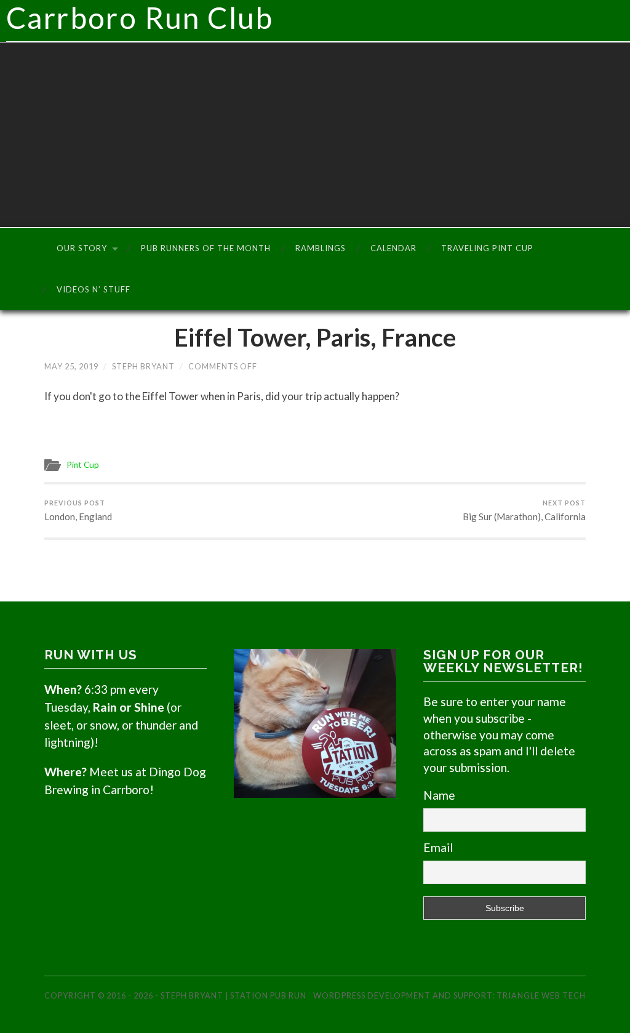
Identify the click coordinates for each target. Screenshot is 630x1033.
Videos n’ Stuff (93, 289)
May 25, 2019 (71, 366)
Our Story (82, 248)
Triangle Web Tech (541, 995)
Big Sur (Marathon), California (524, 510)
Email (438, 847)
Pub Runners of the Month (206, 248)
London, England (78, 510)
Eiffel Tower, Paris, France (315, 337)
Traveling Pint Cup (487, 248)
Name (439, 795)
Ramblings (320, 248)
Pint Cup (82, 465)
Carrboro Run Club (140, 17)
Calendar (393, 248)
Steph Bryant (143, 366)
